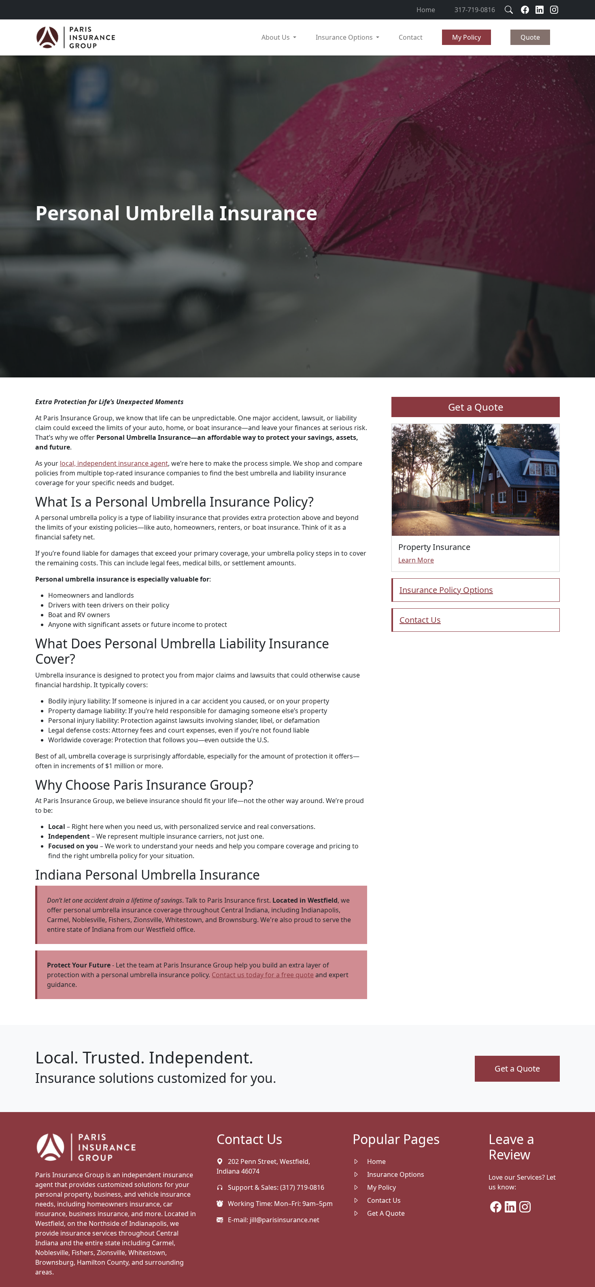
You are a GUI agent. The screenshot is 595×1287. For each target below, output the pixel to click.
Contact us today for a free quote (263, 974)
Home (425, 9)
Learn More (416, 560)
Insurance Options (395, 1174)
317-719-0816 (475, 9)
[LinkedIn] (510, 1208)
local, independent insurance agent (114, 463)
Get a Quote (476, 406)
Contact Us (383, 1200)
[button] (466, 37)
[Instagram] (554, 9)
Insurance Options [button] (345, 37)
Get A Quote (385, 1213)
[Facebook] (525, 9)
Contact (411, 37)
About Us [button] (276, 37)
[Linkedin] (539, 9)
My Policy (381, 1187)
